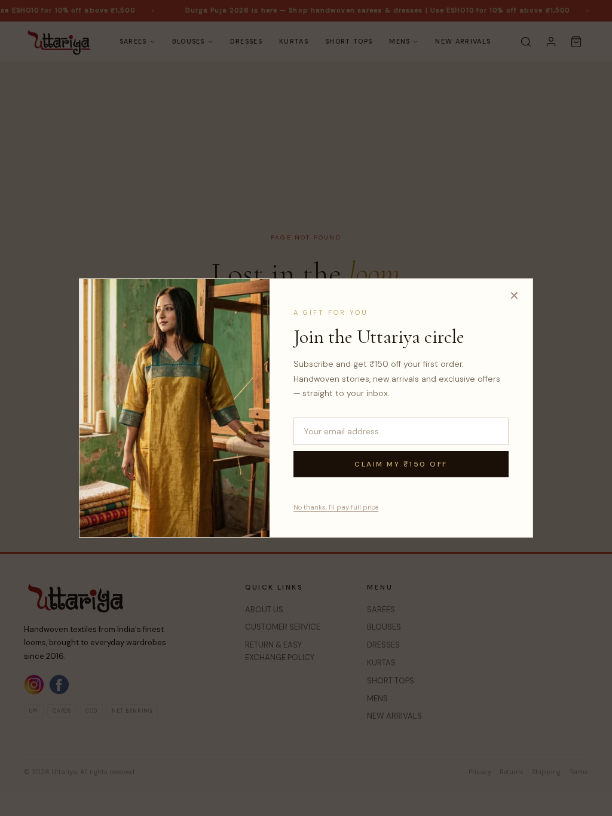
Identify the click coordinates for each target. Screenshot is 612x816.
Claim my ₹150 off (401, 464)
